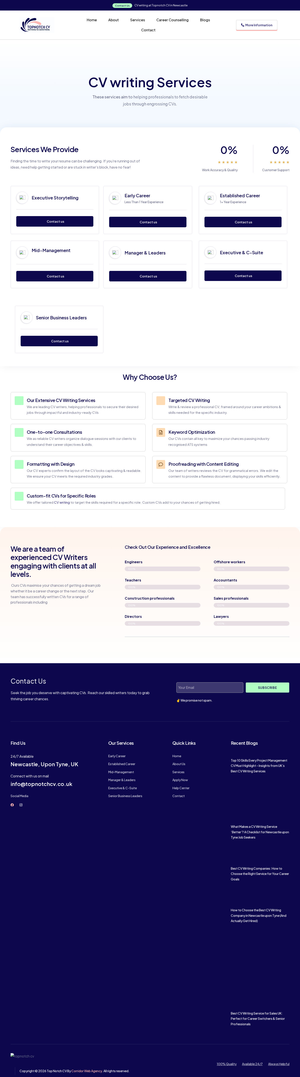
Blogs (205, 20)
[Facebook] (12, 805)
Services (137, 20)
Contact (148, 30)
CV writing (62, 502)
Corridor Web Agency (86, 1071)
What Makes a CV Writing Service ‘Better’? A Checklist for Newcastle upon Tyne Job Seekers (260, 832)
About (113, 20)
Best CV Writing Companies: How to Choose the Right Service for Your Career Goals (260, 873)
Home (92, 20)
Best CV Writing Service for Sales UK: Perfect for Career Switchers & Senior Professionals (258, 1018)
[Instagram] (21, 805)
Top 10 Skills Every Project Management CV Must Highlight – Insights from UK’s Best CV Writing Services (259, 765)
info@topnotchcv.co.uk (41, 783)
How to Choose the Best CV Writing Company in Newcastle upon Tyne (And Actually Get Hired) (258, 915)
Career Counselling (172, 20)
